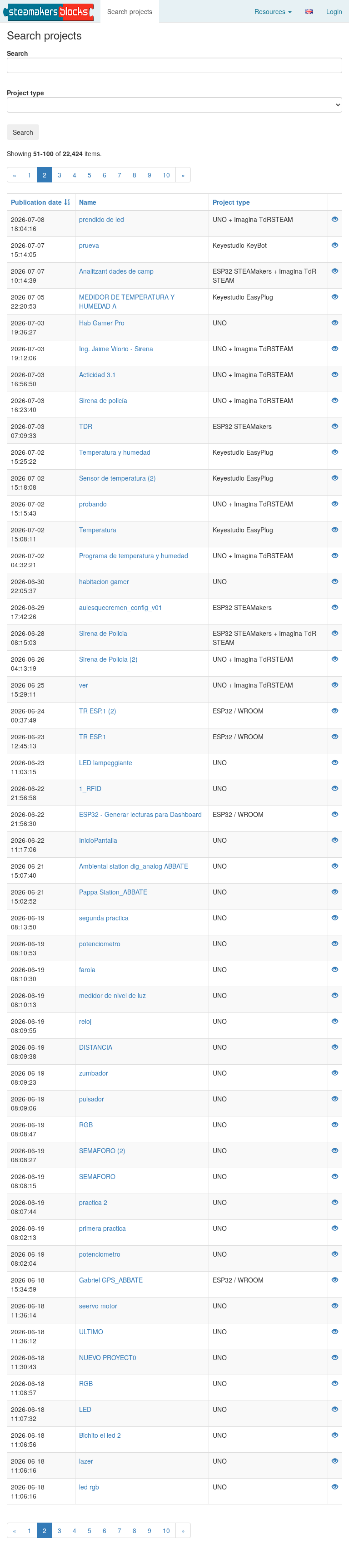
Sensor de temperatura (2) (117, 477)
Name (87, 201)
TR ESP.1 (92, 736)
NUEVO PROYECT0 (107, 1357)
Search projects (129, 11)
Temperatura (97, 529)
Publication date (36, 201)
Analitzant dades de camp (116, 270)
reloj (85, 1021)
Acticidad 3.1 (97, 374)
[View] (335, 219)
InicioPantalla (98, 840)
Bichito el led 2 (100, 1435)
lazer (86, 1460)
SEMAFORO (97, 1176)
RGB (86, 1124)
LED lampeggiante (105, 762)
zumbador (93, 1072)
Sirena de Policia (103, 633)
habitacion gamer (104, 581)
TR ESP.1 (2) (97, 710)
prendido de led (101, 219)
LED (85, 1409)
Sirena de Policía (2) (108, 659)
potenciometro (99, 943)
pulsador (91, 1098)
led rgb (89, 1486)
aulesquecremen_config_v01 (120, 607)
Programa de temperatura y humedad (133, 555)
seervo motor (98, 1305)
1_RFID (90, 788)
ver (83, 684)
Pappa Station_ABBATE (113, 891)
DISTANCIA (95, 1047)
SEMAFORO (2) (102, 1150)
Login (334, 11)
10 (166, 174)
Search (17, 53)
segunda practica (104, 917)
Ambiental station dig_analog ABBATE (133, 865)
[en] (309, 11)
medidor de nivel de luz (112, 995)
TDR (85, 426)
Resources (270, 11)
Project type (25, 92)
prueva (89, 245)
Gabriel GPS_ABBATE (111, 1279)
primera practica (102, 1228)
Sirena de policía (103, 400)
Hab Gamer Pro (102, 322)
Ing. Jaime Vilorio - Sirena (116, 348)
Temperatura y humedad (114, 452)
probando (93, 503)
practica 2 (93, 1202)
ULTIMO (91, 1331)
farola (87, 969)
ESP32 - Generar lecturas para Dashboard (140, 814)
